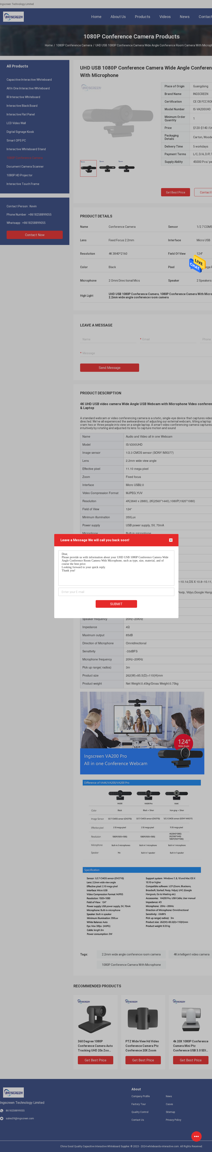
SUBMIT (116, 604)
